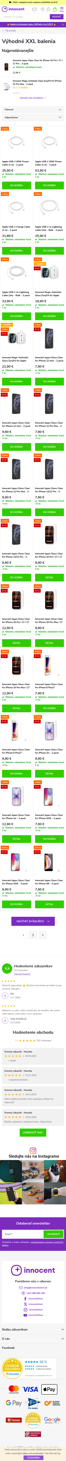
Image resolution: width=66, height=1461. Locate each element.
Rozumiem (34, 1457)
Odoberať (53, 1234)
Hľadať (56, 16)
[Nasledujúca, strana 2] (33, 935)
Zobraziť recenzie (22, 974)
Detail (49, 577)
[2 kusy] (16, 142)
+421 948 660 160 (35, 1293)
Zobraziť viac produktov (32, 97)
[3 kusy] (49, 142)
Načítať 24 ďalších (30, 921)
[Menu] (62, 9)
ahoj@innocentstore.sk (35, 1287)
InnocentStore (36, 1298)
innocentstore (36, 1304)
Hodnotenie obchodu (33, 1032)
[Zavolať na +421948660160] (43, 9)
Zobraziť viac (33, 1132)
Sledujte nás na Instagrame (34, 1156)
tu (59, 1453)
